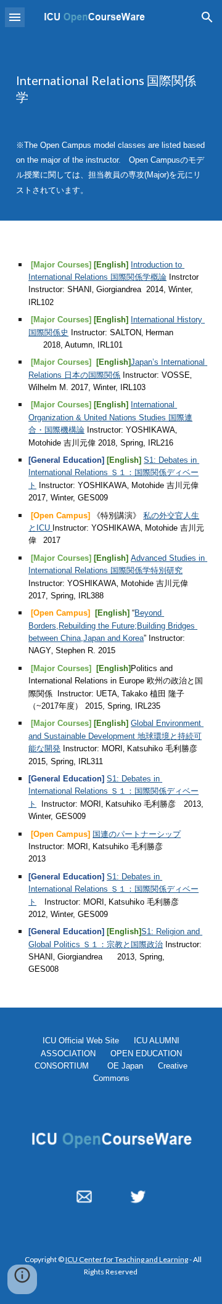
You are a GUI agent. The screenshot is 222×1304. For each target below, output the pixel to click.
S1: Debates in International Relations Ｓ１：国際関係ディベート (113, 472)
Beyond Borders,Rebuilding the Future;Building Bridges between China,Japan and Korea (112, 625)
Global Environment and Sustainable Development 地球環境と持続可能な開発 (116, 736)
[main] (111, 89)
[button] (15, 17)
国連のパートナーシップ (136, 834)
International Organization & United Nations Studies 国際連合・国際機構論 (110, 417)
